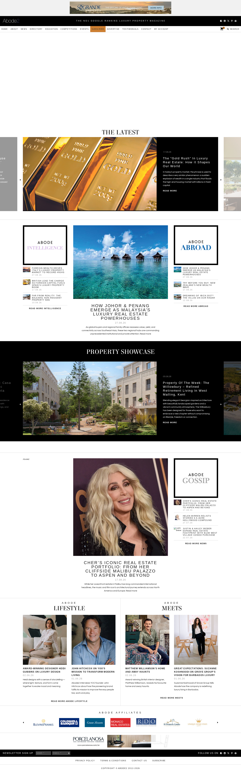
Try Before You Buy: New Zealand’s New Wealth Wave (199, 285)
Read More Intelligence (45, 308)
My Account (161, 29)
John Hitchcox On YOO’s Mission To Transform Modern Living (93, 671)
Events (84, 29)
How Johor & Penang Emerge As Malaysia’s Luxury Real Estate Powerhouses (197, 271)
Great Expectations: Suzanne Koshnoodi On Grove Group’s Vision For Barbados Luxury (195, 671)
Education (51, 29)
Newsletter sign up (18, 753)
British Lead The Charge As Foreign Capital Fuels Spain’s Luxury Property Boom (48, 284)
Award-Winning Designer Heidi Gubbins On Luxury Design (44, 670)
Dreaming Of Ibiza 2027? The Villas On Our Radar (199, 296)
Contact (146, 29)
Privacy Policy (85, 761)
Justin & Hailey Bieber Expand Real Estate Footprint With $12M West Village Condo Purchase (200, 531)
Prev (20, 180)
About (14, 29)
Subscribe (98, 29)
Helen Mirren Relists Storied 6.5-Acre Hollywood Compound (197, 518)
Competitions (69, 29)
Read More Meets (171, 698)
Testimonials (130, 29)
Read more (170, 187)
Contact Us (139, 761)
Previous (24, 722)
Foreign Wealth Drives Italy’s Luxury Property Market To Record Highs (48, 270)
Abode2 (26, 459)
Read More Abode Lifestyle (69, 701)
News (24, 29)
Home (4, 29)
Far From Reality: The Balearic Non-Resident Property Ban (47, 297)
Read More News (196, 543)
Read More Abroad (196, 306)
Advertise (113, 29)
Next (221, 180)
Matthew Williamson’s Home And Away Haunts (145, 670)
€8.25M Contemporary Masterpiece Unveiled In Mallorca (183, 162)
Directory (36, 29)
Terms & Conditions (113, 761)
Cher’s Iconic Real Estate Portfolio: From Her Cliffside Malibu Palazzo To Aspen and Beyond (200, 504)
